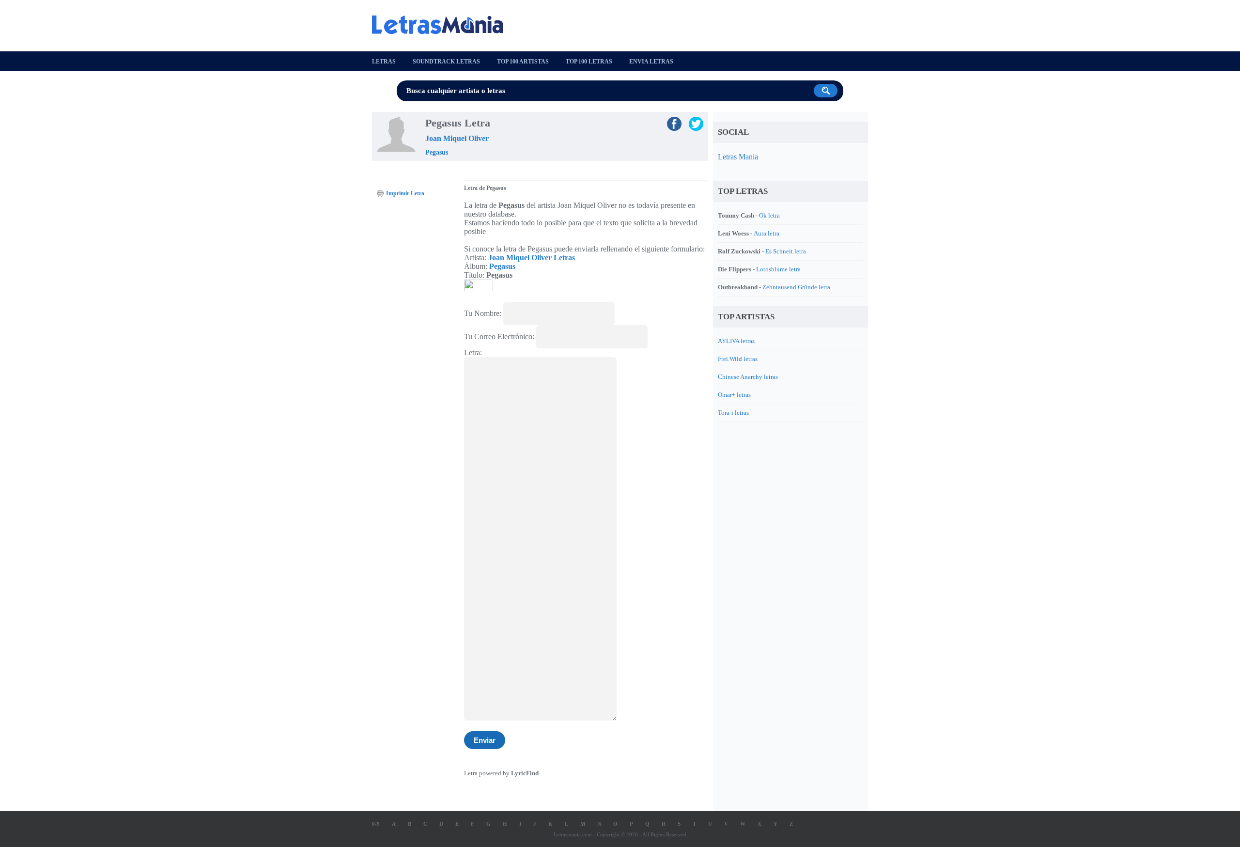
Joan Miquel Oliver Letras (531, 257)
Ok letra (769, 215)
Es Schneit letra (785, 251)
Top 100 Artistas (523, 61)
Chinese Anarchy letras (748, 376)
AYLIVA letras (736, 341)
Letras (384, 61)
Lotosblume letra (778, 269)
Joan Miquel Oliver (457, 138)
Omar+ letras (734, 394)
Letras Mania (738, 157)
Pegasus (436, 152)
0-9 (376, 824)
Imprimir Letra (405, 193)
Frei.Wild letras (738, 358)
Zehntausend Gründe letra (796, 287)
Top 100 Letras (589, 61)
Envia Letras (651, 61)
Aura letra (766, 233)
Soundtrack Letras (446, 61)
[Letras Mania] (442, 25)
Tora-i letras (733, 412)
